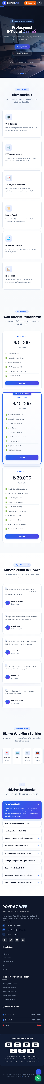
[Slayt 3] (25, 73)
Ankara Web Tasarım (9, 991)
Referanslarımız (7, 962)
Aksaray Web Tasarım (9, 984)
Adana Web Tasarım (9, 987)
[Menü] (39, 3)
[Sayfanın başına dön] (38, 1071)
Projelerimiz (23, 46)
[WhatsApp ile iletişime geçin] (38, 1078)
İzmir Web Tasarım (8, 999)
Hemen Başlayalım (23, 52)
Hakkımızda (6, 954)
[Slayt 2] (22, 73)
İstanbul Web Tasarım (9, 995)
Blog (3, 965)
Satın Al (22, 383)
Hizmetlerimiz (6, 958)
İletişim (4, 969)
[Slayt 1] (18, 73)
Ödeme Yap (31, 3)
